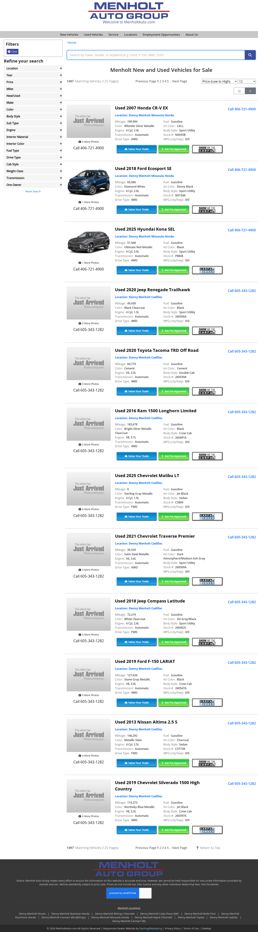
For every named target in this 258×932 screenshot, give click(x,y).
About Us (192, 34)
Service (113, 34)
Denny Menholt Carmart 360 (129, 921)
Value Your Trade (138, 149)
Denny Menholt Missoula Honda (110, 917)
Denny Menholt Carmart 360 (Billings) (63, 917)
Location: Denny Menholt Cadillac (138, 297)
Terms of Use (191, 928)
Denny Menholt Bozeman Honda (70, 913)
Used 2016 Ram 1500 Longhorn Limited (155, 410)
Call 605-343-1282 (242, 290)
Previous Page (145, 81)
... (170, 81)
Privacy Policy (173, 928)
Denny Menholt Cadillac (224, 917)
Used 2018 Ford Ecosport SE (143, 168)
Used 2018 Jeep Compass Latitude (150, 601)
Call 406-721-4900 (242, 109)
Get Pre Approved (175, 149)
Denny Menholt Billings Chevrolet (115, 913)
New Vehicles (69, 34)
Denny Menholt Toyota (191, 917)
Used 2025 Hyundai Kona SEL (145, 229)
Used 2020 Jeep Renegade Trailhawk (152, 289)
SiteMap (206, 928)
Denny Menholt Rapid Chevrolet (154, 917)
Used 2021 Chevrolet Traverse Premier (155, 536)
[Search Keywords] (250, 55)
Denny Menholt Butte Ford (200, 913)
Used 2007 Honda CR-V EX (141, 108)
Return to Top (209, 848)
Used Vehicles (93, 34)
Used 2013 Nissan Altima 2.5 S (146, 722)
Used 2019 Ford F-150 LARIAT (145, 661)
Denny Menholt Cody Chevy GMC (160, 913)
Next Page (179, 81)
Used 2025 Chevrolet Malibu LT (147, 475)
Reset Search (33, 191)
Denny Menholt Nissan (33, 913)
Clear (14, 51)
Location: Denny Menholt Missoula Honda (144, 115)
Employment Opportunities (161, 34)
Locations (130, 34)
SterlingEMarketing (150, 928)
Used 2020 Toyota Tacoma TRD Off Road (157, 350)
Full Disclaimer (210, 884)
